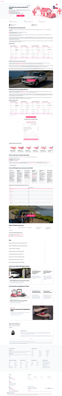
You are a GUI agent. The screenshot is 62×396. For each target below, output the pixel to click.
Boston (32, 352)
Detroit (40, 350)
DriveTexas (11, 230)
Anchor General (49, 107)
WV (25, 352)
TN (19, 352)
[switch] (37, 127)
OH (13, 352)
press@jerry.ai (14, 389)
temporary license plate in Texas (18, 235)
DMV (10, 227)
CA (11, 351)
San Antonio (10, 191)
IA (16, 351)
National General (39, 107)
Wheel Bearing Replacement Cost (46, 367)
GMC (20, 366)
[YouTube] (49, 388)
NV (11, 352)
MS (26, 351)
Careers (42, 377)
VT (22, 352)
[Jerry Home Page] (2, 1)
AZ (10, 351)
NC (28, 351)
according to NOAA (49, 173)
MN (24, 351)
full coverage (44, 29)
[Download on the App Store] (30, 388)
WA (23, 352)
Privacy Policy (35, 377)
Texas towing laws (21, 234)
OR (15, 352)
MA (21, 351)
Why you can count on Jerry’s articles (14, 325)
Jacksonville (40, 352)
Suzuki (37, 364)
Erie (9, 364)
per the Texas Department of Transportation (33, 176)
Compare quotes (31, 80)
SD (18, 352)
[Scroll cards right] (52, 51)
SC (17, 352)
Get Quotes (20, 15)
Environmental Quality (21, 227)
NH (9, 352)
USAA (15, 366)
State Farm (15, 364)
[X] (46, 388)
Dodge (32, 364)
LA (20, 351)
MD (22, 351)
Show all (15, 367)
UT (20, 352)
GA (15, 351)
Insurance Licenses (49, 377)
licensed (36, 391)
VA (21, 352)
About (35, 376)
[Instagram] (45, 388)
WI (24, 352)
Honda (21, 367)
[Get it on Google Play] (35, 388)
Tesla (26, 366)
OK (14, 352)
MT (27, 351)
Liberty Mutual (10, 366)
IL (17, 351)
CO (12, 351)
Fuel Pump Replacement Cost (45, 364)
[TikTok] (51, 388)
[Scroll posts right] (52, 149)
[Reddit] (52, 388)
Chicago (33, 353)
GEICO (10, 365)
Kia (31, 365)
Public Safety (29, 227)
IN (18, 351)
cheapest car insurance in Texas (24, 92)
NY (12, 352)
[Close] (61, 393)
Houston (10, 189)
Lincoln (26, 364)
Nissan (26, 365)
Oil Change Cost (44, 365)
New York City (47, 350)
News (41, 376)
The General (15, 365)
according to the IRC (27, 173)
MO (25, 351)
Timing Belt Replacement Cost (46, 366)
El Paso (10, 202)
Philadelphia (47, 351)
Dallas (10, 193)
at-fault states (15, 236)
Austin (32, 351)
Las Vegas (40, 353)
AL (9, 351)
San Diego (47, 353)
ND (29, 351)
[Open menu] (60, 1)
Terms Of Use (48, 376)
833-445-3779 (13, 378)
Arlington (10, 200)
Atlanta (32, 350)
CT (13, 351)
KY (19, 351)
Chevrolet (21, 364)
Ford (20, 365)
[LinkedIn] (48, 388)
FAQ (28, 376)
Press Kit (29, 377)
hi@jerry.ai (12, 388)
